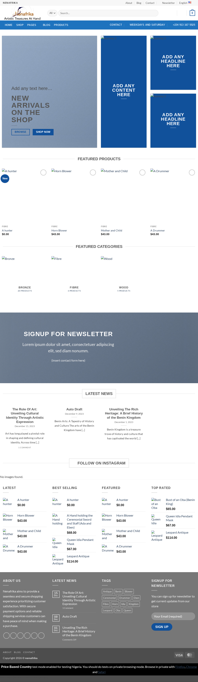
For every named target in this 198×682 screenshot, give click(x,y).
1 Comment (72, 608)
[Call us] (34, 635)
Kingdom (134, 604)
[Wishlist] (172, 13)
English (183, 2)
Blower (129, 591)
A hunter (7, 230)
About (128, 2)
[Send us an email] (27, 635)
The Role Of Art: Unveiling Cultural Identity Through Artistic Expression (25, 416)
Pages (31, 25)
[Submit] (155, 13)
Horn (115, 604)
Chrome (191, 666)
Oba (118, 610)
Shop (20, 25)
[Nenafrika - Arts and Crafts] (22, 13)
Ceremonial (109, 597)
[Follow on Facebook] (6, 635)
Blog (139, 2)
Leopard (107, 610)
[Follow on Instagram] (13, 635)
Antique (107, 591)
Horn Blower (59, 230)
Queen (127, 610)
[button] (167, 2)
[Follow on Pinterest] (41, 635)
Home (9, 25)
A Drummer (157, 230)
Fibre (106, 604)
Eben (136, 597)
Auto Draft (74, 409)
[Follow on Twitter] (20, 635)
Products (61, 25)
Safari (102, 672)
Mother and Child (111, 230)
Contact (150, 2)
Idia (123, 604)
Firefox (180, 666)
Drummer (124, 597)
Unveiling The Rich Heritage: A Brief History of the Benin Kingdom (124, 413)
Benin (118, 591)
